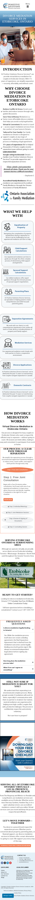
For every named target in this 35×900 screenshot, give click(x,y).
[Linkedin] (7, 863)
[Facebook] (2, 863)
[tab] (17, 469)
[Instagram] (5, 863)
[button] (27, 7)
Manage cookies (8, 895)
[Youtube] (10, 863)
